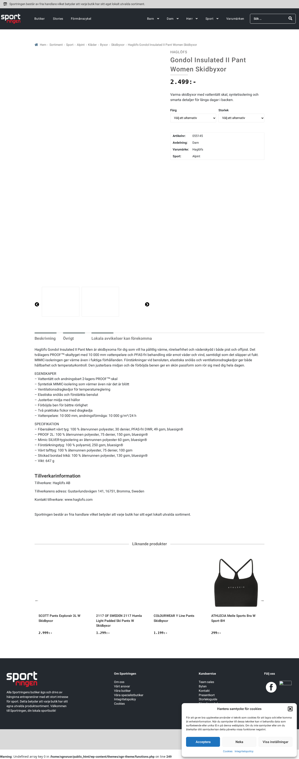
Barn (150, 18)
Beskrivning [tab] (45, 338)
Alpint (81, 44)
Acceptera (203, 742)
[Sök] (290, 18)
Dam (170, 18)
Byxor (104, 44)
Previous (37, 600)
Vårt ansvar (122, 686)
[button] (290, 709)
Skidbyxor (118, 44)
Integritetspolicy (244, 751)
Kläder (92, 44)
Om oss (119, 682)
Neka (239, 742)
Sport (210, 18)
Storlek (223, 110)
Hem (43, 44)
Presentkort (207, 695)
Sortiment (56, 44)
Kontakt (204, 690)
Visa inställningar (275, 742)
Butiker (39, 18)
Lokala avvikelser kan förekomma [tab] (121, 338)
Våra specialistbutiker (128, 695)
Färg (173, 110)
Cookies (227, 751)
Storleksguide (208, 699)
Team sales (206, 682)
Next (262, 600)
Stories (58, 18)
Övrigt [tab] (68, 338)
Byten (203, 686)
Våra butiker (122, 690)
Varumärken (235, 18)
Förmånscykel (81, 18)
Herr (189, 18)
